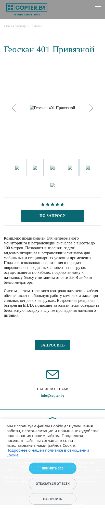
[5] (62, 204)
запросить (53, 345)
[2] (48, 204)
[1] (43, 204)
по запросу (52, 216)
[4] (57, 204)
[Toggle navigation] (98, 9)
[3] (52, 204)
